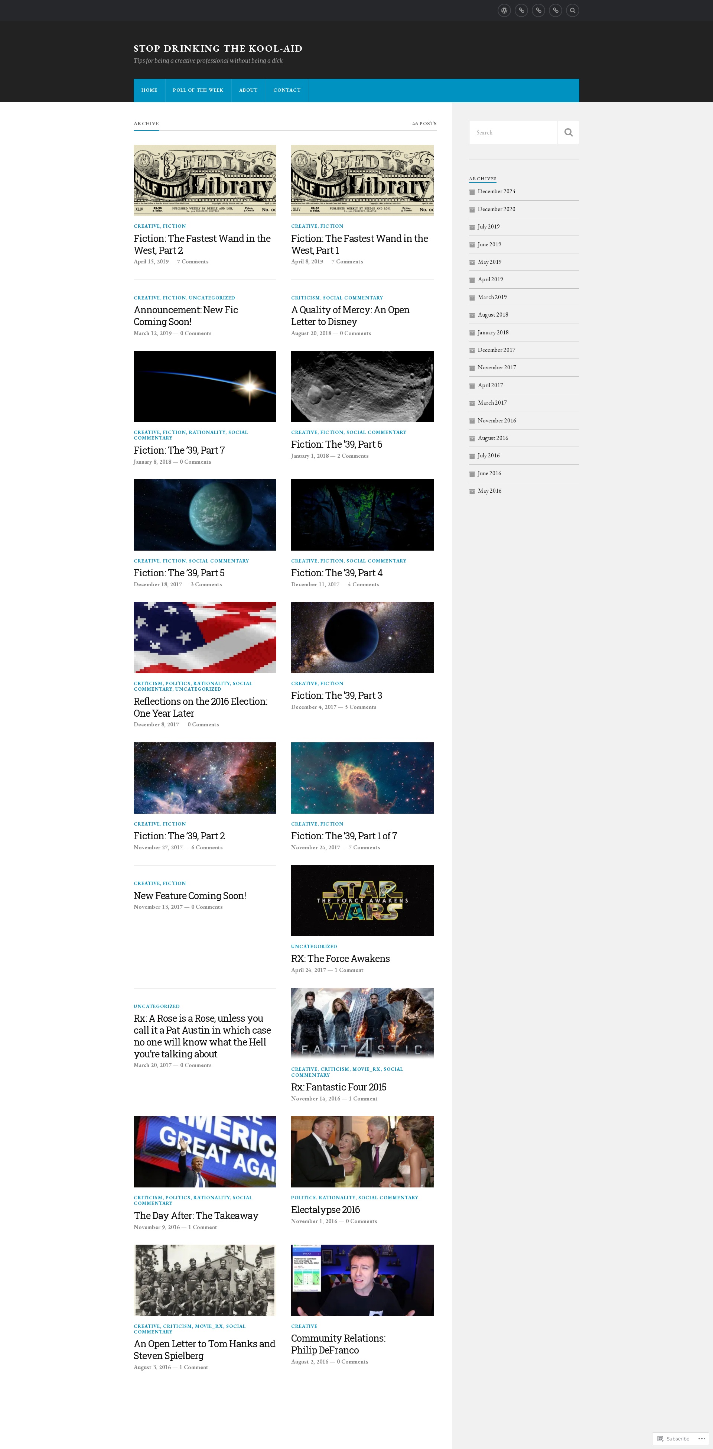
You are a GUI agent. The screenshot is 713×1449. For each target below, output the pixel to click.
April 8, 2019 (307, 261)
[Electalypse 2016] (362, 1151)
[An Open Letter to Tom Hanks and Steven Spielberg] (205, 1280)
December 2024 (496, 191)
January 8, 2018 (152, 462)
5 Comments (361, 707)
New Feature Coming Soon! (190, 896)
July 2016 (489, 455)
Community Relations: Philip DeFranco (338, 1344)
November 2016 (497, 420)
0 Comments (196, 333)
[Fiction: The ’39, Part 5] (205, 515)
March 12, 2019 (153, 333)
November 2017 (497, 367)
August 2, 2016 (309, 1361)
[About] (538, 10)
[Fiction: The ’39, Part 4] (362, 515)
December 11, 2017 (315, 584)
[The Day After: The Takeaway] (205, 1151)
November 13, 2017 (158, 907)
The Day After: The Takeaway (196, 1216)
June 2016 (489, 473)
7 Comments (193, 261)
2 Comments (353, 456)
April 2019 (490, 279)
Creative (147, 226)
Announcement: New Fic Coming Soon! (186, 316)
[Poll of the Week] (521, 10)
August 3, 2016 (152, 1367)
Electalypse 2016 (325, 1210)
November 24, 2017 (315, 847)
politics (178, 683)
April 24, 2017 (308, 970)
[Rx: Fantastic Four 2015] (362, 1023)
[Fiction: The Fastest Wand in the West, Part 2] (205, 180)
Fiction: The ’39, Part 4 (336, 573)
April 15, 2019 (151, 261)
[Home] (504, 10)
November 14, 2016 (315, 1098)
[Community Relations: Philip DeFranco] (362, 1280)
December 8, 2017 (156, 724)
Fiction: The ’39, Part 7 (179, 450)
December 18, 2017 (158, 584)
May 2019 (490, 262)
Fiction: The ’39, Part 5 (179, 573)
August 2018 (493, 314)
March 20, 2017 (153, 1065)
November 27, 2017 (158, 847)
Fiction (174, 226)
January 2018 (493, 332)
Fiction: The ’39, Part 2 (179, 836)
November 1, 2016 (314, 1221)
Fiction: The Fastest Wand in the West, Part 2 (202, 244)
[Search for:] (524, 132)
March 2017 (492, 402)
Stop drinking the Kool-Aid (218, 48)
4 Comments (364, 584)
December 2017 (496, 350)
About (248, 90)
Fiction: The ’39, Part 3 (336, 695)
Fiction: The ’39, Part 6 (336, 444)
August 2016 (493, 438)
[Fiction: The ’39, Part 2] (205, 778)
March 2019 (492, 297)
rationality (207, 432)
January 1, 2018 (310, 456)
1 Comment (349, 970)
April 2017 (490, 385)
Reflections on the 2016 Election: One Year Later (200, 707)
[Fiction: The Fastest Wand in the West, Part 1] (362, 180)
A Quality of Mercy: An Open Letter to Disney (350, 316)
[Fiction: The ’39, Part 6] (362, 386)
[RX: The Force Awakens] (362, 900)
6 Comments (207, 847)
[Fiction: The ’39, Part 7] (205, 386)
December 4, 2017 (313, 707)
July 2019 (489, 226)
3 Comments (206, 584)
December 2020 (496, 209)
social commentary (353, 298)
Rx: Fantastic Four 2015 (338, 1087)
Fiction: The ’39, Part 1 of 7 (344, 836)
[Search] (572, 10)
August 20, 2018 (311, 333)
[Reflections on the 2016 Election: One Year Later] (205, 637)
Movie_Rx (366, 1069)
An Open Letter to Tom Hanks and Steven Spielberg (204, 1350)
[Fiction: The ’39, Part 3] (362, 637)
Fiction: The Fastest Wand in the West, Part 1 (359, 244)
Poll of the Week (198, 90)
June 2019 (489, 244)
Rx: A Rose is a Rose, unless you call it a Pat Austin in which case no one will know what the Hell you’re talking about (202, 1036)
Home (149, 90)
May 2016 (490, 491)
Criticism (305, 298)
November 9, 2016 (157, 1227)
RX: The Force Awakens (340, 959)
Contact (287, 90)
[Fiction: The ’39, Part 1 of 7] (362, 778)
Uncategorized (212, 298)
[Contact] (555, 10)
